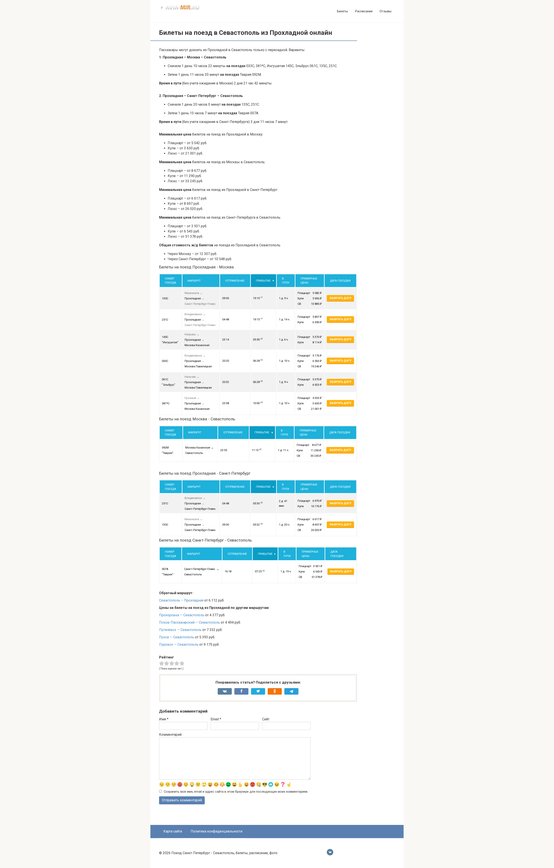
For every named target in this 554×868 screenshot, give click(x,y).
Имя (163, 719)
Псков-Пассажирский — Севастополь (189, 622)
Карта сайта (172, 831)
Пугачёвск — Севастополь (180, 630)
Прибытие (263, 280)
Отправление (235, 280)
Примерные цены (309, 280)
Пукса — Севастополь (176, 637)
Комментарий (170, 734)
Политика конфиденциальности (216, 831)
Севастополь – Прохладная (181, 600)
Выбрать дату (340, 298)
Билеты (342, 11)
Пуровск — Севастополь (178, 644)
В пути (285, 280)
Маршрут (194, 280)
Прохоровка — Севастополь (181, 615)
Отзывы (385, 11)
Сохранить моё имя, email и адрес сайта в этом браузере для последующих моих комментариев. (236, 792)
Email (216, 719)
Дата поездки (340, 280)
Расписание (364, 11)
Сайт (265, 719)
